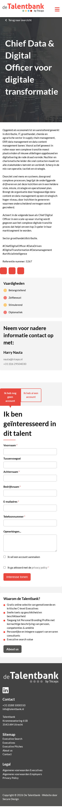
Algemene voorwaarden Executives (23, 770)
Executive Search (12, 738)
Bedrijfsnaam (12, 486)
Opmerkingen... (12, 531)
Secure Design (11, 799)
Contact (7, 754)
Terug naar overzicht (20, 20)
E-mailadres (11, 501)
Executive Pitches (13, 746)
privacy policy (39, 567)
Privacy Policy (11, 777)
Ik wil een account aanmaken (24, 556)
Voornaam (10, 445)
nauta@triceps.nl (13, 359)
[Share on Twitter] (12, 270)
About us (12, 649)
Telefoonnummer (14, 516)
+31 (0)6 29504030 (14, 363)
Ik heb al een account (31, 395)
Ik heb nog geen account (10, 397)
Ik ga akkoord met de (28, 567)
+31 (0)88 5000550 (14, 705)
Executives (9, 742)
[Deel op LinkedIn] (3, 270)
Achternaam (11, 471)
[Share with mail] (20, 270)
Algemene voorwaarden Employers (22, 774)
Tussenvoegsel (12, 458)
